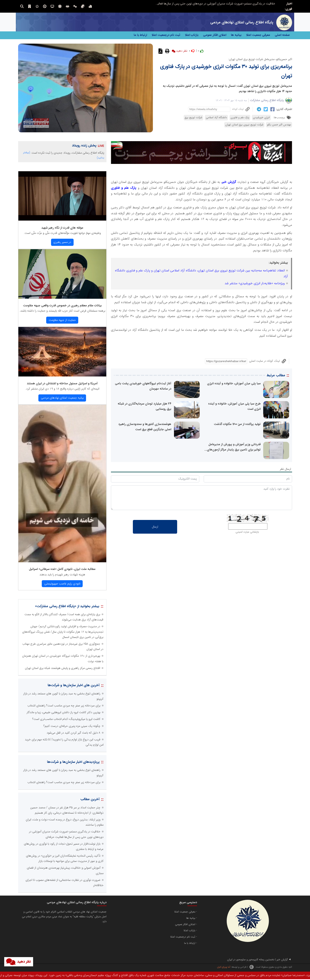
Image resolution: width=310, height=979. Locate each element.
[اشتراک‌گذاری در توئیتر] (265, 109)
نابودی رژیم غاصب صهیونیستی (62, 583)
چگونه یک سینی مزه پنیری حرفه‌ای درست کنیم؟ (71, 726)
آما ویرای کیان (223, 967)
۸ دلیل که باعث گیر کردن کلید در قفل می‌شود (73, 732)
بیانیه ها (236, 35)
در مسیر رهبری (62, 242)
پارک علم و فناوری (239, 117)
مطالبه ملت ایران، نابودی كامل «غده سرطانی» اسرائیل (62, 569)
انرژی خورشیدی (261, 117)
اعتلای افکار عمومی (214, 35)
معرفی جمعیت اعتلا (258, 35)
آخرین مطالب (90, 799)
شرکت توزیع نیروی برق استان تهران (244, 125)
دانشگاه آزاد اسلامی (216, 117)
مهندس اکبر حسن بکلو (279, 125)
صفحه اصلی (282, 35)
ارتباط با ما (140, 35)
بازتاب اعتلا (191, 35)
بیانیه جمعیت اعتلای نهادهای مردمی (62, 397)
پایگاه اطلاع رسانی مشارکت (267, 100)
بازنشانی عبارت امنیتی (247, 532)
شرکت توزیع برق (193, 117)
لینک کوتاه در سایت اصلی (264, 361)
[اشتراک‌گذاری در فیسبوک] (272, 109)
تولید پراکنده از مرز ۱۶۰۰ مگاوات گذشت (237, 424)
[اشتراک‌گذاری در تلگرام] (258, 109)
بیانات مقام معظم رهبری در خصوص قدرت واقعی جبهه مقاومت (62, 305)
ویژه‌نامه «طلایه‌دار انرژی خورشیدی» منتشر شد (255, 283)
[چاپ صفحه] (166, 50)
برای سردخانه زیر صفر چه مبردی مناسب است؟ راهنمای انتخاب (63, 705)
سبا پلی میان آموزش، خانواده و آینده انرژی (234, 383)
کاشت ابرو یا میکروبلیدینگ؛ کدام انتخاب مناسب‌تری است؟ (66, 719)
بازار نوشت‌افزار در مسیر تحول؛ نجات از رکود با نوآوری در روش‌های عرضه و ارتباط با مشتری (222, 3)
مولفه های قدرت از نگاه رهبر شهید (62, 227)
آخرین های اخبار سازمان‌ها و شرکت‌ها (74, 685)
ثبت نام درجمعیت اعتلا (166, 35)
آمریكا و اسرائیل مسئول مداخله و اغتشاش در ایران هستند (62, 383)
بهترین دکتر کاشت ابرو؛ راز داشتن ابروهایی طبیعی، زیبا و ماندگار (63, 712)
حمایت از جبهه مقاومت (62, 320)
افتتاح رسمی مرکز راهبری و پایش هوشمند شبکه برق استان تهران (62, 668)
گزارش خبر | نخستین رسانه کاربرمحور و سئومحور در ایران (257, 960)
